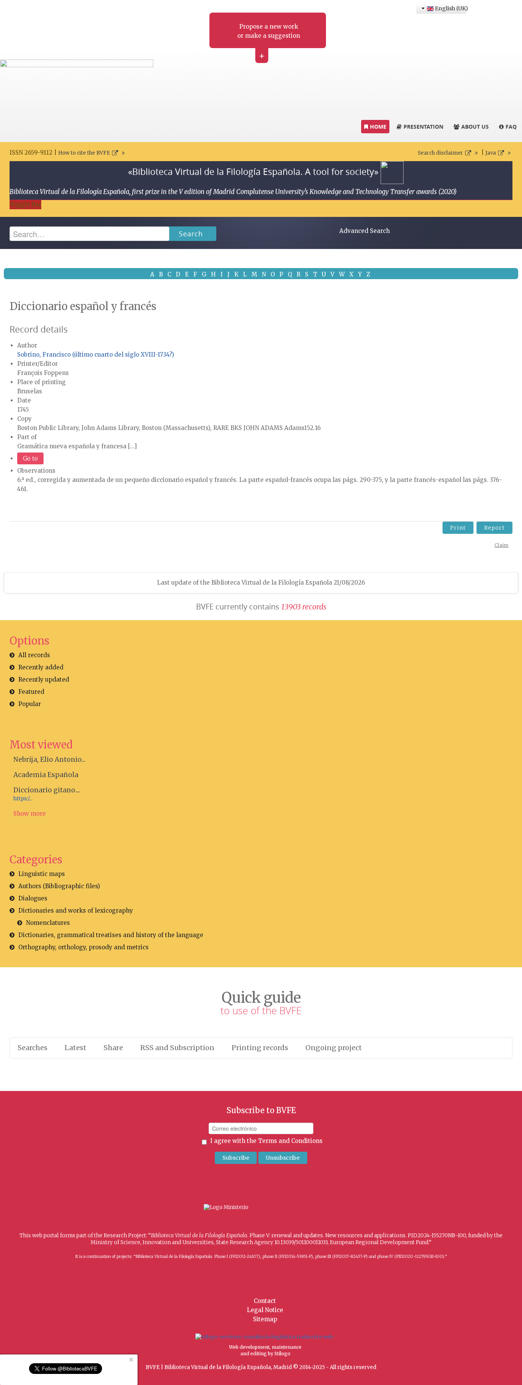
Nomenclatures (48, 922)
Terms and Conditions (290, 1140)
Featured (31, 691)
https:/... (22, 798)
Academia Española (45, 775)
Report (494, 527)
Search (191, 233)
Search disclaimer (440, 153)
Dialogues (32, 898)
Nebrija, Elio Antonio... (49, 759)
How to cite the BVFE (84, 153)
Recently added (40, 667)
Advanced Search (364, 230)
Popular (29, 704)
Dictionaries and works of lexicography (75, 910)
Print (458, 527)
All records (34, 655)
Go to (30, 458)
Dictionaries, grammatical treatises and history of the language (110, 935)
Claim (501, 545)
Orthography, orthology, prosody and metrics (83, 947)
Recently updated (43, 679)
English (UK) (450, 8)
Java (490, 153)
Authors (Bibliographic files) (59, 886)
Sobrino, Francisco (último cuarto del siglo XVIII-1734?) (95, 354)
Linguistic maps (41, 874)
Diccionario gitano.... (46, 790)
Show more (29, 813)
